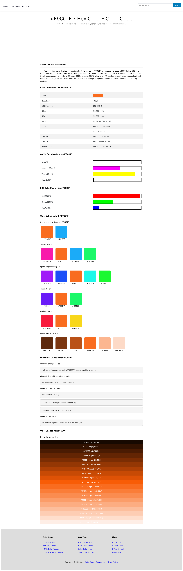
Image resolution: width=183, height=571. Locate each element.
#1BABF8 (61, 239)
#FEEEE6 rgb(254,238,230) (91, 522)
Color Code (89, 562)
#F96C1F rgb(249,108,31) (91, 487)
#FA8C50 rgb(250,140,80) (91, 495)
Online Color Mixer (85, 549)
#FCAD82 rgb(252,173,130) (91, 504)
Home (5, 6)
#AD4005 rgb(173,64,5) (91, 469)
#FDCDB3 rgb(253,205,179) (91, 513)
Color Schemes (49, 542)
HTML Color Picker (85, 546)
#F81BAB (47, 261)
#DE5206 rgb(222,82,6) (91, 478)
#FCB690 (104, 350)
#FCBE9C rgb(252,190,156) (91, 509)
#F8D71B (75, 328)
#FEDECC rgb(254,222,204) (91, 518)
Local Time (116, 552)
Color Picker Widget (86, 552)
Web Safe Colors (49, 546)
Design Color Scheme (86, 542)
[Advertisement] (91, 45)
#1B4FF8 (61, 284)
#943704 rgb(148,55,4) (91, 464)
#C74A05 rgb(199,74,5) (91, 473)
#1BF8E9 (90, 284)
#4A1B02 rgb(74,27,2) (91, 451)
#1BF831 (104, 284)
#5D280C (47, 350)
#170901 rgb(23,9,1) (91, 442)
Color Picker (15, 6)
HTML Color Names (51, 549)
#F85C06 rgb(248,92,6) (91, 482)
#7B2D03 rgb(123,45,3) (91, 460)
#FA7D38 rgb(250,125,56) (91, 491)
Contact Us (100, 562)
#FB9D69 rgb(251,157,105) (91, 500)
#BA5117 (75, 350)
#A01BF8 (47, 284)
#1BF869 (90, 261)
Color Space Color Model (53, 552)
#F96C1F (47, 239)
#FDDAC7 (119, 350)
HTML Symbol (118, 549)
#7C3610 (61, 350)
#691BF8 (47, 306)
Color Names (117, 546)
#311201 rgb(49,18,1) (91, 447)
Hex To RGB (26, 6)
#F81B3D (47, 328)
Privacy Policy (112, 562)
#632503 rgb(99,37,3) (91, 455)
